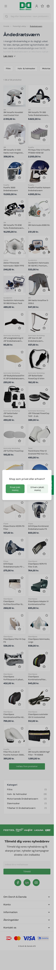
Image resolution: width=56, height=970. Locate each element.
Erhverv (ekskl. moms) (37, 489)
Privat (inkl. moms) (15, 489)
